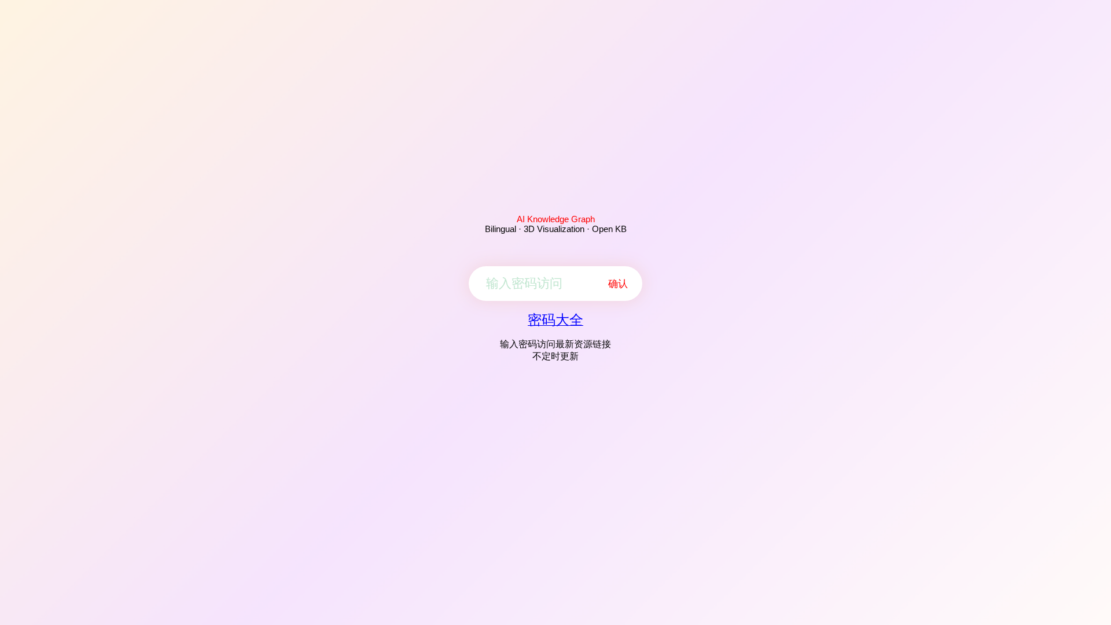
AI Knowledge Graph (556, 219)
